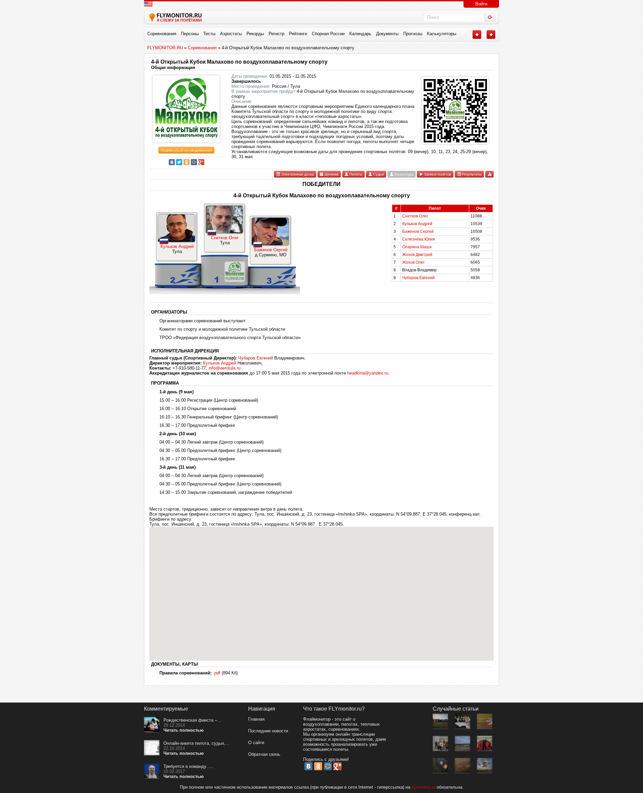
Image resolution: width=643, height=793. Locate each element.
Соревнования (161, 33)
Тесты (209, 33)
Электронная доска (297, 174)
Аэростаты (231, 33)
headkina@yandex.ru (367, 373)
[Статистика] (489, 174)
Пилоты (355, 174)
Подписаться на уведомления (186, 150)
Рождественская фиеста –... (192, 720)
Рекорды (255, 33)
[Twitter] (179, 162)
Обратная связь (264, 754)
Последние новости (268, 730)
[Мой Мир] (194, 162)
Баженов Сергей (270, 249)
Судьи (378, 174)
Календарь (360, 33)
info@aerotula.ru (224, 368)
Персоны (190, 33)
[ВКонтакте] (172, 162)
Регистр (276, 33)
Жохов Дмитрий (417, 254)
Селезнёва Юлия (418, 239)
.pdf (216, 672)
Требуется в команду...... (188, 766)
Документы (387, 33)
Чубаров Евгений (418, 277)
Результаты (471, 174)
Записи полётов (437, 174)
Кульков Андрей (177, 246)
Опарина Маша (417, 247)
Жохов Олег (413, 262)
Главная (256, 719)
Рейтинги (298, 33)
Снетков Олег (225, 237)
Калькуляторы (441, 33)
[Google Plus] (201, 162)
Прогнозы (412, 33)
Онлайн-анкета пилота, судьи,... (196, 743)
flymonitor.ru (423, 787)
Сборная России (328, 33)
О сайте (256, 742)
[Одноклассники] (187, 162)
